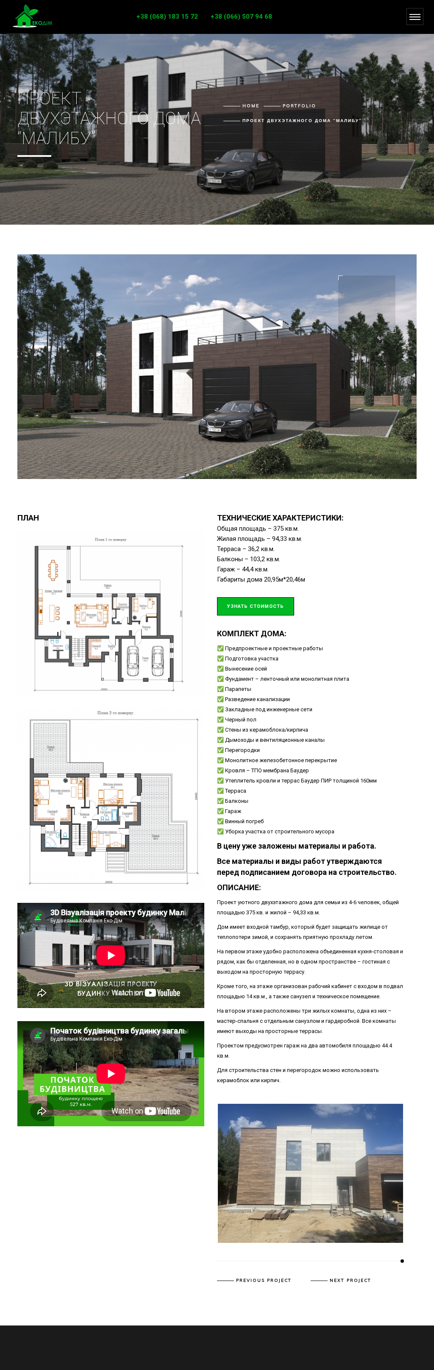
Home (250, 106)
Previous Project (264, 1280)
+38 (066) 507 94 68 (241, 16)
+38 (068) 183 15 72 (167, 16)
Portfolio (299, 106)
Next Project (350, 1280)
